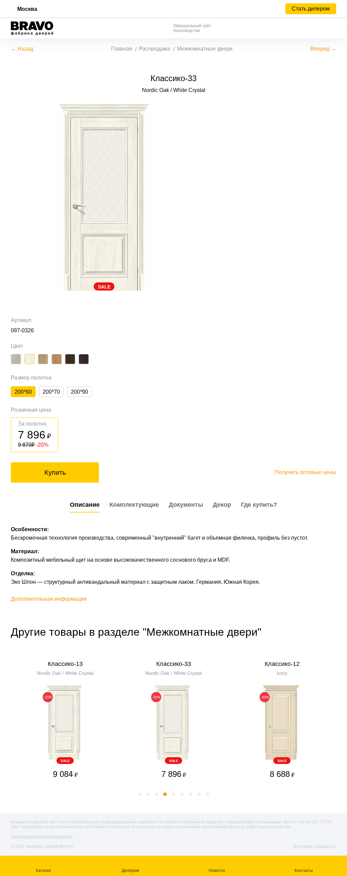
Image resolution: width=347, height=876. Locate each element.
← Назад (22, 49)
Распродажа (154, 49)
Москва (27, 9)
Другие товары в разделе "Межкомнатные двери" (136, 632)
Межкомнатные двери (204, 49)
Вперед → (323, 49)
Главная (121, 49)
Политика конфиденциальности (42, 836)
